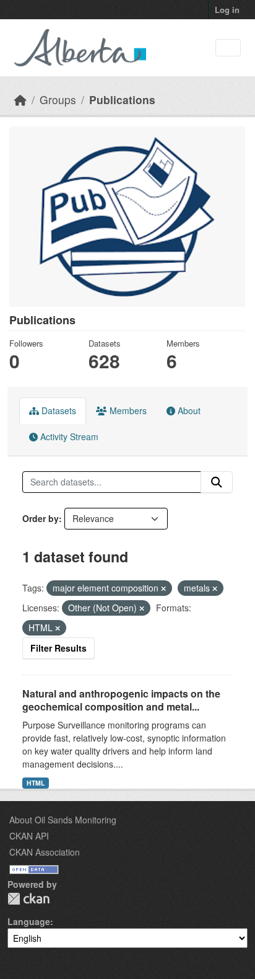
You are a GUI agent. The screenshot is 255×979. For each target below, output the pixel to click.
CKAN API (29, 836)
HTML (36, 782)
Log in (227, 10)
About (188, 410)
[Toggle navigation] (228, 48)
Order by (40, 518)
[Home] (20, 99)
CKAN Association (44, 852)
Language (28, 921)
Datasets (57, 410)
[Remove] (163, 588)
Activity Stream (68, 436)
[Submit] (217, 482)
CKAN (28, 898)
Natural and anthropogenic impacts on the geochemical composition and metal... (121, 700)
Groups (58, 99)
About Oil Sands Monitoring (62, 819)
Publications (122, 99)
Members (127, 410)
